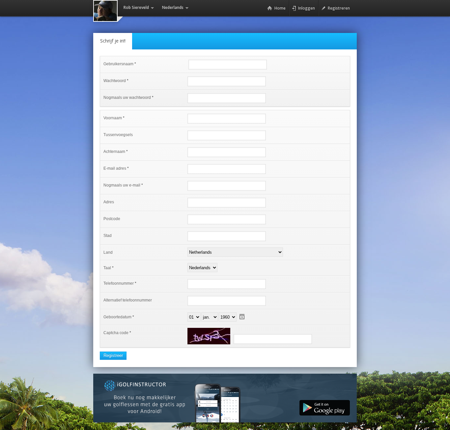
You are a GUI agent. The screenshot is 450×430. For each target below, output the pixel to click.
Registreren (339, 8)
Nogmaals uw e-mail (121, 185)
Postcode (111, 218)
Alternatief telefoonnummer (127, 300)
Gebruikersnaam (118, 64)
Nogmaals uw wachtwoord (127, 97)
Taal (107, 268)
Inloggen (306, 8)
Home (280, 8)
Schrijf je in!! (113, 41)
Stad (107, 235)
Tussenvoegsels (118, 134)
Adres (108, 202)
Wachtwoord (114, 80)
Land (108, 252)
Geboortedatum (117, 317)
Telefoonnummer (118, 283)
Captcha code (115, 332)
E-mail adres (114, 168)
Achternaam (114, 151)
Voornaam (112, 118)
